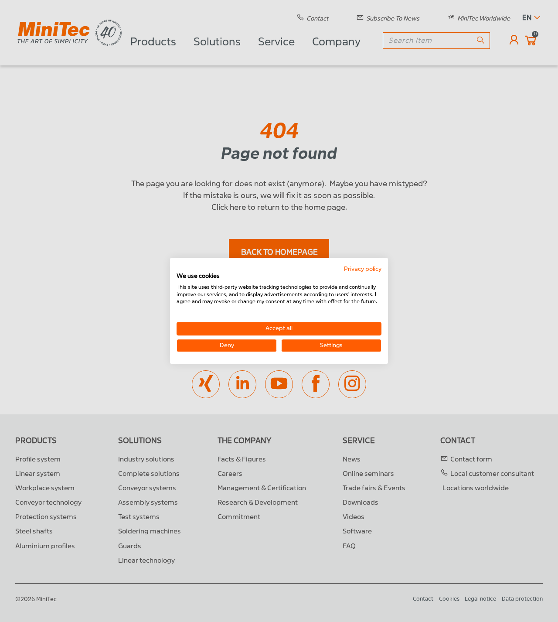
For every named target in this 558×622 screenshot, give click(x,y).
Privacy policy (362, 269)
